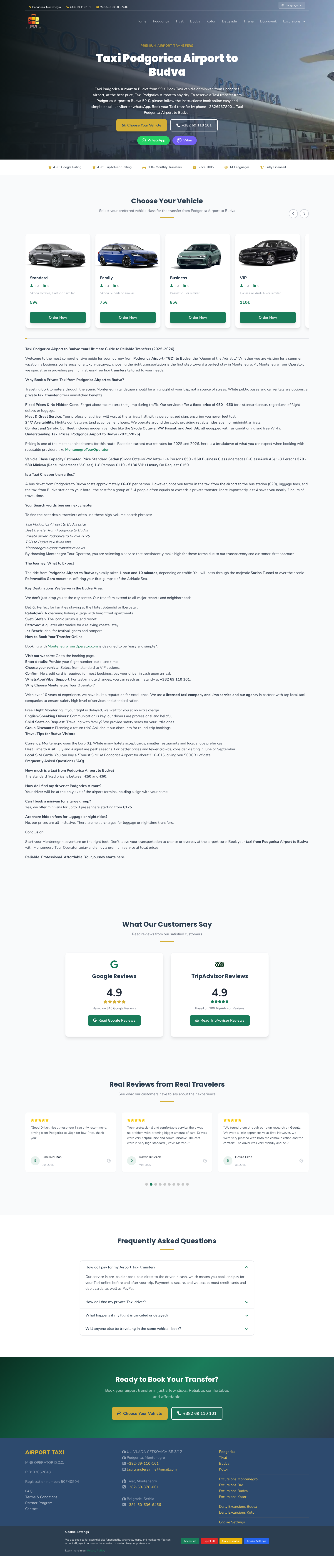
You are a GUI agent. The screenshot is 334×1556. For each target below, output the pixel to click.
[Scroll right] (304, 213)
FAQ (28, 1491)
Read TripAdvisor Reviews (222, 1020)
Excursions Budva (233, 1490)
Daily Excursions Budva (238, 1506)
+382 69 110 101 (197, 125)
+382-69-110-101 (143, 1463)
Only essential (231, 1541)
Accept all (190, 1541)
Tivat (179, 21)
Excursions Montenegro (238, 1479)
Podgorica (161, 21)
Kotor (211, 21)
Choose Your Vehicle (144, 125)
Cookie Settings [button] (232, 1522)
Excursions (292, 21)
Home (142, 21)
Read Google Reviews (116, 1020)
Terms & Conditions (41, 1497)
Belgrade (229, 21)
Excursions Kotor (233, 1496)
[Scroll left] (293, 213)
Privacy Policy (95, 1550)
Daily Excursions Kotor (237, 1512)
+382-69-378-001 (143, 1487)
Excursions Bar (231, 1485)
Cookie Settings (256, 1541)
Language (292, 5)
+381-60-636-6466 (144, 1504)
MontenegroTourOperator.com (73, 646)
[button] (146, 1184)
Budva (195, 21)
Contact (31, 1508)
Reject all (209, 1541)
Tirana (248, 21)
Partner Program (38, 1502)
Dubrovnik (268, 21)
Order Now (58, 317)
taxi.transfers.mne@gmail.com (152, 1469)
